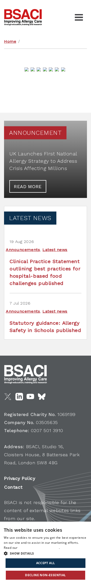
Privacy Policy (19, 478)
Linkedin (19, 396)
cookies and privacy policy (38, 548)
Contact (13, 487)
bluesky (42, 396)
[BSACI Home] (23, 17)
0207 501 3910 (47, 430)
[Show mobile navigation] (79, 17)
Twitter (8, 396)
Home (10, 41)
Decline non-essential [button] (45, 575)
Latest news (54, 249)
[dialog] (45, 553)
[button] (45, 553)
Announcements (23, 249)
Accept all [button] (45, 563)
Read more (28, 186)
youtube (30, 396)
